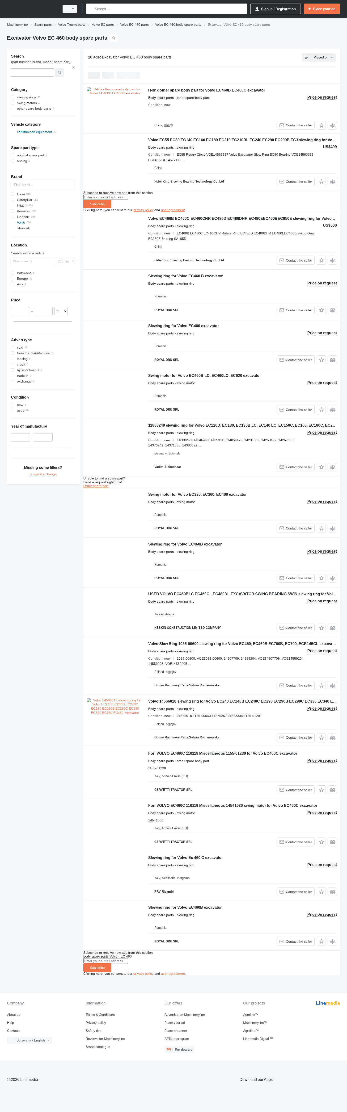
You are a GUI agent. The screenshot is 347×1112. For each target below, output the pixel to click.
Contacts (13, 1031)
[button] (321, 125)
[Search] (91, 9)
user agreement (173, 210)
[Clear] (73, 67)
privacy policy (143, 210)
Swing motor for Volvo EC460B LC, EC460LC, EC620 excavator (204, 376)
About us (13, 1014)
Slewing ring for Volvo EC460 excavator (183, 326)
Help (10, 1023)
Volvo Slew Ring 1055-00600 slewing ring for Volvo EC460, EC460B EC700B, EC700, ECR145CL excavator (242, 644)
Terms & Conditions (100, 1014)
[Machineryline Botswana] (32, 9)
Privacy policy (96, 1023)
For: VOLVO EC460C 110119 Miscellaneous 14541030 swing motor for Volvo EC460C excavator (232, 806)
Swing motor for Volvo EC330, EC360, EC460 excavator (197, 494)
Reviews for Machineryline (105, 1039)
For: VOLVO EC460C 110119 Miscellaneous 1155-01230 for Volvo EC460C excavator (222, 753)
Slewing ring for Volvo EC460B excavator (185, 544)
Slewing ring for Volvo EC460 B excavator (185, 276)
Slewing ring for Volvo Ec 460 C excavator (185, 858)
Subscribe (97, 204)
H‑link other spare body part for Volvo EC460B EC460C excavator (206, 90)
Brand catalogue (98, 1047)
